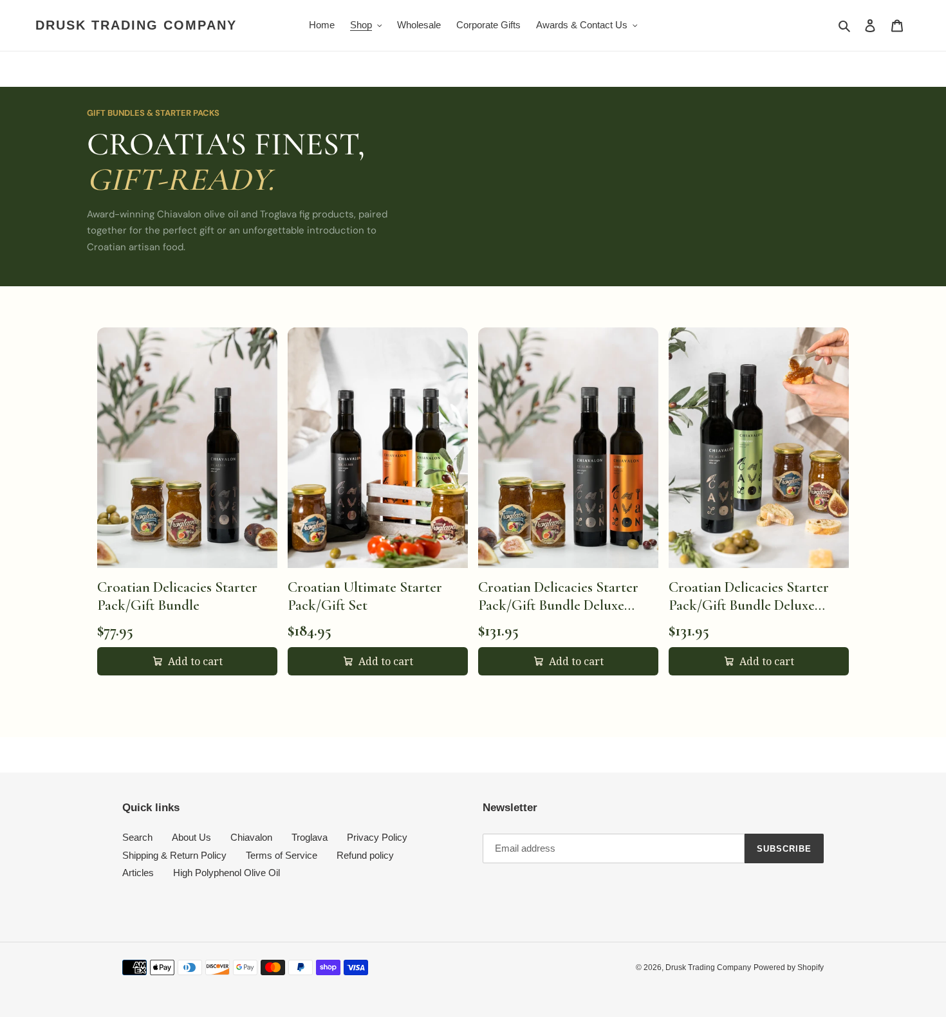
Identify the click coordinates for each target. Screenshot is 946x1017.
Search (137, 837)
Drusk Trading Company (136, 25)
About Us (191, 837)
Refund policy (365, 855)
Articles (138, 872)
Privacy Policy (377, 837)
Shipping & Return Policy (174, 855)
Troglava (310, 837)
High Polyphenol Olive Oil (226, 872)
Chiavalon (251, 837)
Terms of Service (281, 855)
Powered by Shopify (789, 967)
